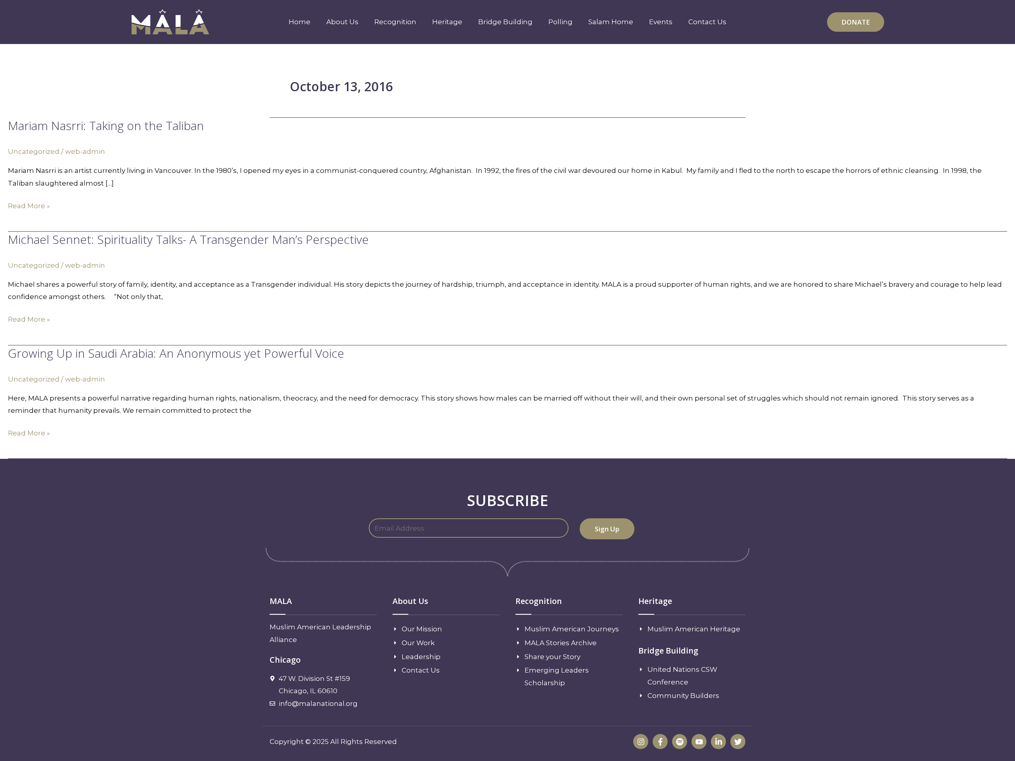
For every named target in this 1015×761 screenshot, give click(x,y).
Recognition (395, 22)
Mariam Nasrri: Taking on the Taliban (106, 125)
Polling (560, 22)
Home (299, 22)
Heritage (447, 22)
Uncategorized (33, 151)
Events (660, 22)
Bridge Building (505, 22)
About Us (342, 22)
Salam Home (610, 22)
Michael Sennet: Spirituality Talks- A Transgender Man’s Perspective (188, 239)
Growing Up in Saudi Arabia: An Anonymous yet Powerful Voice (176, 353)
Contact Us (707, 22)
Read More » (29, 205)
